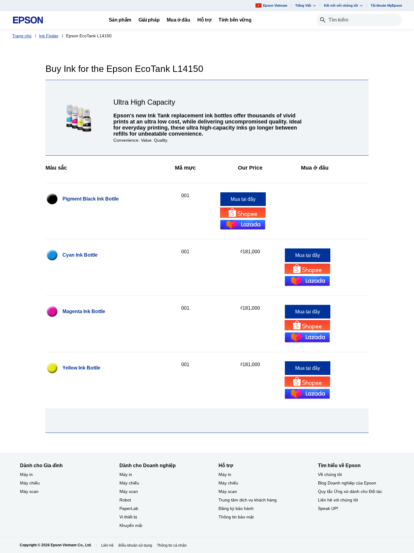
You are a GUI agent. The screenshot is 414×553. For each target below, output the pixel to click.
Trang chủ (22, 35)
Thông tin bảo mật (236, 516)
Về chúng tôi (330, 474)
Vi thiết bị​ (128, 516)
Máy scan (29, 491)
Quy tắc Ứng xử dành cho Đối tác (350, 491)
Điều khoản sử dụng (135, 545)
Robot (125, 499)
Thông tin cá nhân (172, 545)
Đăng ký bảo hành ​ (237, 508)
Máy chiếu (30, 483)
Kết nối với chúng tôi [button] (341, 5)
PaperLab (128, 508)
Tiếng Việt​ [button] (303, 5)
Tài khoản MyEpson (386, 5)
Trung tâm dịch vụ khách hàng (248, 499)
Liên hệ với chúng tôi (338, 499)
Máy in (26, 474)
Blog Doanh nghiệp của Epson (347, 483)
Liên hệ (107, 545)
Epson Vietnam (275, 5)
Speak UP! (328, 508)
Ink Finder (48, 35)
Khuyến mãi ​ (131, 525)
